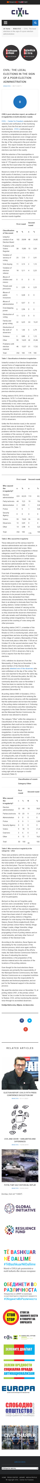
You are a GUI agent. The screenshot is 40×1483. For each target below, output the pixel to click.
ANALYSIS (7, 86)
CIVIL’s (17, 129)
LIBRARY (22, 1477)
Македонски (12, 2)
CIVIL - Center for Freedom (24, 1480)
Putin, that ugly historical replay (20, 1185)
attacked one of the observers (21, 668)
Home (4, 1477)
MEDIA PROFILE (31, 1477)
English (25, 2)
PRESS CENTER (12, 1477)
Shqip (19, 2)
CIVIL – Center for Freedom (12, 121)
